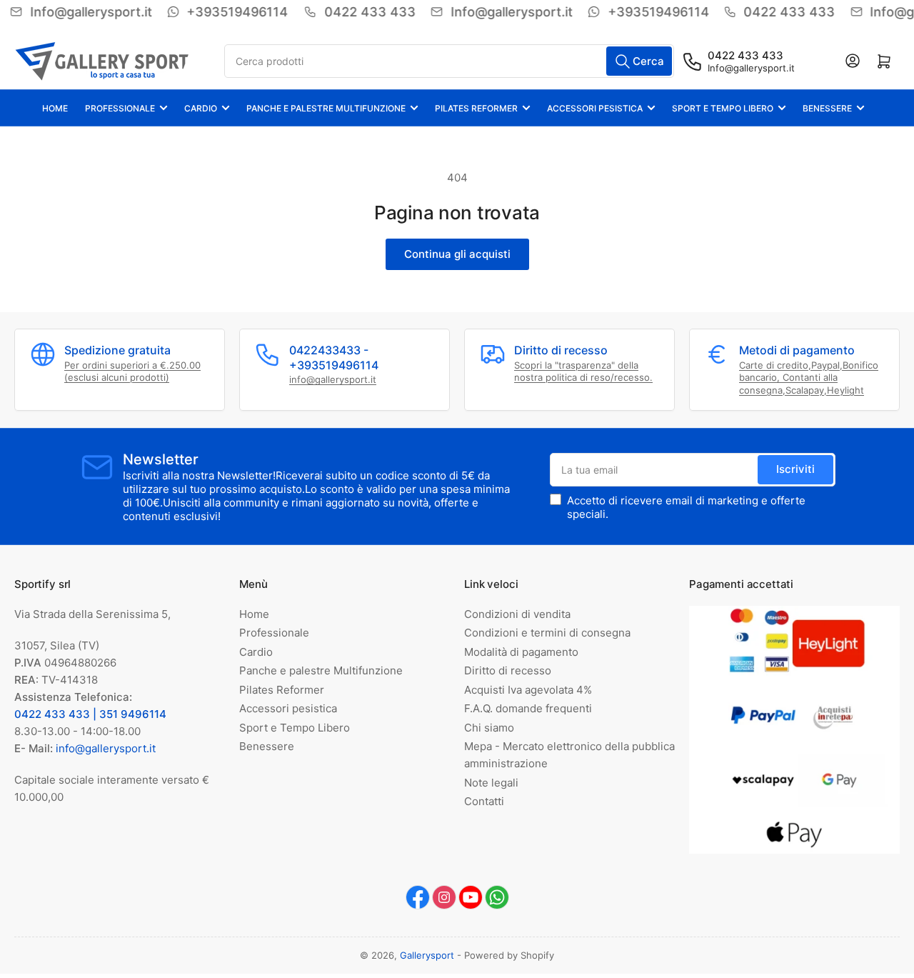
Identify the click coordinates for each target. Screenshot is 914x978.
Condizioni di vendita (517, 614)
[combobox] (449, 61)
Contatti (484, 801)
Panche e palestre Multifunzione (326, 108)
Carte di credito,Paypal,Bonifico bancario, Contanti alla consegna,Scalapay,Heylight (808, 377)
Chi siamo (489, 727)
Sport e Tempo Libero (722, 108)
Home (55, 108)
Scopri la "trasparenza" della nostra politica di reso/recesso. (583, 371)
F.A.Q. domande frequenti (528, 708)
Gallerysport (427, 955)
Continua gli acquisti (457, 254)
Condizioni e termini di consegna (547, 632)
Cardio (200, 108)
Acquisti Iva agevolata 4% (528, 690)
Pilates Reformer (476, 108)
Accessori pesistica (595, 108)
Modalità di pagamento (521, 652)
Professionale (120, 108)
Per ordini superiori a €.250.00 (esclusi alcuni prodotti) (132, 371)
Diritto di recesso (507, 670)
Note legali (491, 782)
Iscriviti (795, 469)
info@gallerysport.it (332, 379)
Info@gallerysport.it (751, 68)
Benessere (827, 108)
